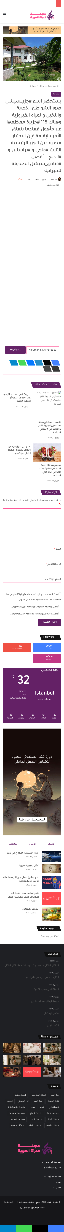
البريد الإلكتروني (53, 564)
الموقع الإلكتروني (53, 579)
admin (54, 180)
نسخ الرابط (15, 350)
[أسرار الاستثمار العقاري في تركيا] (51, 856)
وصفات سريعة (17, 1125)
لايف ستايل (43, 86)
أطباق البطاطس (38, 1095)
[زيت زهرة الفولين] (51, 914)
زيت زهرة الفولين (30, 909)
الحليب (10, 1101)
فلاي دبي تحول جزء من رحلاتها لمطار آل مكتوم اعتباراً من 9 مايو (19, 450)
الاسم (57, 549)
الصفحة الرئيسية (52, 1177)
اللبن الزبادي (54, 1107)
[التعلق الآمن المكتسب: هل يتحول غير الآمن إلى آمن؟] (52, 1060)
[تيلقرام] (12, 363)
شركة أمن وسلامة (50, 936)
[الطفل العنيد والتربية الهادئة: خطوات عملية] (52, 1048)
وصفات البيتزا (53, 1119)
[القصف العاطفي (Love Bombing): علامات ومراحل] (12, 1072)
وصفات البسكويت (17, 1113)
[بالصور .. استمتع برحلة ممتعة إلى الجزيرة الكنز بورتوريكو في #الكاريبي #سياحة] (47, 405)
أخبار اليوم (55, 1095)
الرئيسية (54, 86)
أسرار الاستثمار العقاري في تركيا (23, 853)
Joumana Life (38, 1208)
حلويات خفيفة (53, 1113)
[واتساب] (21, 363)
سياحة (33, 86)
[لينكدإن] (37, 363)
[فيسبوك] (54, 363)
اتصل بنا (57, 1188)
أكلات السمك (53, 1101)
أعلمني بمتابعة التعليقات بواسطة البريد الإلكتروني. (34, 607)
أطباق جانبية (20, 1095)
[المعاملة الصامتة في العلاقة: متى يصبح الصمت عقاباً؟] (52, 1072)
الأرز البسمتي (23, 1101)
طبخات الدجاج (36, 1113)
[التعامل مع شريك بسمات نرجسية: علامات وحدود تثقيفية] (12, 1060)
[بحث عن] (59, 16)
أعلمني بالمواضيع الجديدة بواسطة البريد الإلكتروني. (34, 614)
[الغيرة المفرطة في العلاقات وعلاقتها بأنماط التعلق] (32, 1060)
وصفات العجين (18, 1119)
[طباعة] (46, 369)
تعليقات (13, 844)
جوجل (32, 1107)
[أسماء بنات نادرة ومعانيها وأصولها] (32, 1048)
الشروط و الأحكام (52, 1168)
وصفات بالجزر (35, 1125)
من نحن (57, 1182)
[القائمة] (4, 16)
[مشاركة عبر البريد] (54, 369)
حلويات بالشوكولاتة (16, 1107)
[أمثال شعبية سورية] (51, 868)
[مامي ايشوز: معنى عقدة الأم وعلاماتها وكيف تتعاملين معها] (51, 898)
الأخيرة (32, 844)
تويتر (42, 1107)
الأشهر (51, 844)
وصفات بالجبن (52, 1125)
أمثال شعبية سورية (29, 866)
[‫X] (46, 363)
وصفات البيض (36, 1119)
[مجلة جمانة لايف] (42, 15)
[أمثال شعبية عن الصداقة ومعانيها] (12, 1048)
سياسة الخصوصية (51, 1162)
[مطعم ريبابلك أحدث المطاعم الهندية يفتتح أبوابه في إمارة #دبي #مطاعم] (47, 452)
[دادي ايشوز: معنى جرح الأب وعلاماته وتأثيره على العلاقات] (51, 882)
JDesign (27, 1208)
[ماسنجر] (29, 363)
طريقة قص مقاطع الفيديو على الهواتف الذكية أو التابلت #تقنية (17, 398)
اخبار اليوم (38, 1101)
